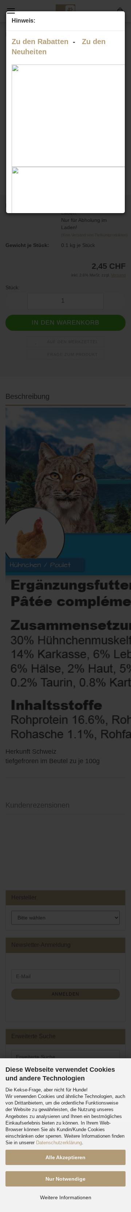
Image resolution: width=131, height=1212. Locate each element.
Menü (11, 11)
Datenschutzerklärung (59, 1142)
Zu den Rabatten (40, 42)
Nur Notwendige (65, 1179)
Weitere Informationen (65, 1197)
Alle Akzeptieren (65, 1157)
